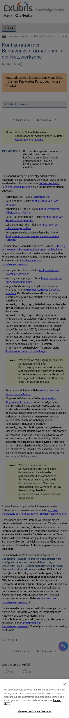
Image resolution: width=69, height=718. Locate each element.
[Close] (65, 684)
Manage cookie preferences (34, 711)
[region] (34, 698)
